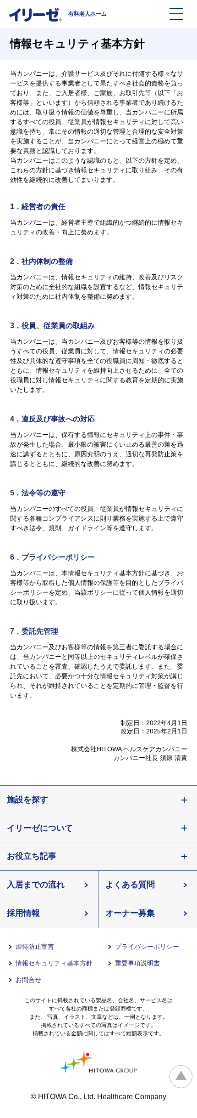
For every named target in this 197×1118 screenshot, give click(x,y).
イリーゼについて (40, 828)
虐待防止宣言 (35, 946)
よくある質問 (130, 884)
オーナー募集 (130, 913)
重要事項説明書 (137, 963)
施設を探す (27, 799)
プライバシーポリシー (147, 946)
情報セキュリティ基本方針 (54, 963)
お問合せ (28, 979)
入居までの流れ (36, 884)
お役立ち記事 (31, 856)
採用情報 (23, 913)
